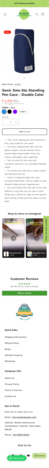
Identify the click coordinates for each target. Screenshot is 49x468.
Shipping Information (15, 337)
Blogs (8, 349)
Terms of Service (13, 390)
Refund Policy (12, 343)
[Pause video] (13, 238)
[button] (5, 14)
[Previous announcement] (4, 3)
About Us (9, 378)
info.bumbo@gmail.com (24, 417)
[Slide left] (19, 78)
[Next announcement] (44, 3)
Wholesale (10, 361)
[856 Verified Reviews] (24, 321)
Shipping (11, 103)
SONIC (18, 84)
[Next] (27, 262)
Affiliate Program (13, 355)
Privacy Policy (12, 384)
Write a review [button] (24, 293)
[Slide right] (30, 78)
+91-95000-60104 (21, 435)
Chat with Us (18, 458)
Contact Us (10, 396)
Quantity (5, 117)
